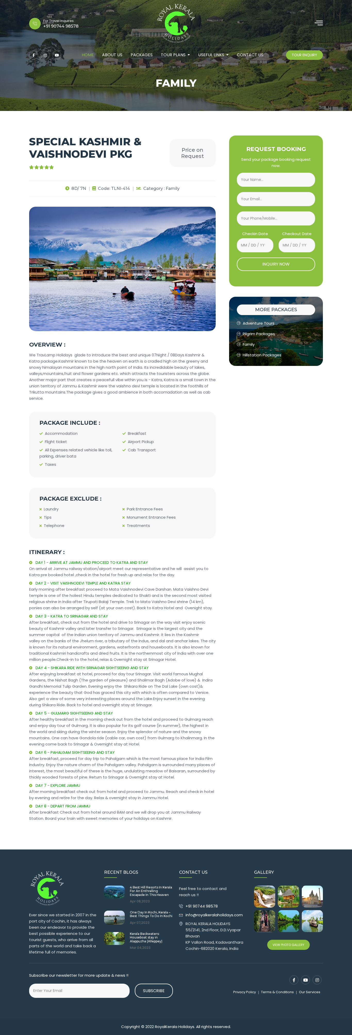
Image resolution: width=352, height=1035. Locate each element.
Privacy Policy (244, 992)
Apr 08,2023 (140, 901)
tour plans (173, 55)
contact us (250, 55)
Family (249, 344)
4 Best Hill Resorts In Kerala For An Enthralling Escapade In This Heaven (151, 891)
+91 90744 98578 (202, 906)
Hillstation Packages (262, 355)
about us (112, 55)
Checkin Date (255, 233)
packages (142, 55)
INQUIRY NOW (276, 264)
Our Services (309, 992)
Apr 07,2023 (139, 923)
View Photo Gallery (288, 945)
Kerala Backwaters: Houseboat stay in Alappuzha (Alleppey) (146, 937)
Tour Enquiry (304, 55)
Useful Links (211, 55)
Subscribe (154, 991)
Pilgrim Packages (259, 333)
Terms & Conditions (277, 992)
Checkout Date (297, 233)
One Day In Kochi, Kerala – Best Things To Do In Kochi (151, 914)
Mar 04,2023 (140, 948)
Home (88, 55)
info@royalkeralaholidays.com (214, 915)
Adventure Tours (258, 323)
